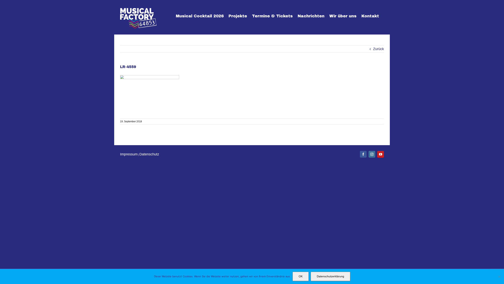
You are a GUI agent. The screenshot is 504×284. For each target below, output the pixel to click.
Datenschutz (149, 154)
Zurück (378, 49)
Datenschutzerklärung (330, 276)
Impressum (129, 154)
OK (301, 276)
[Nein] (499, 276)
